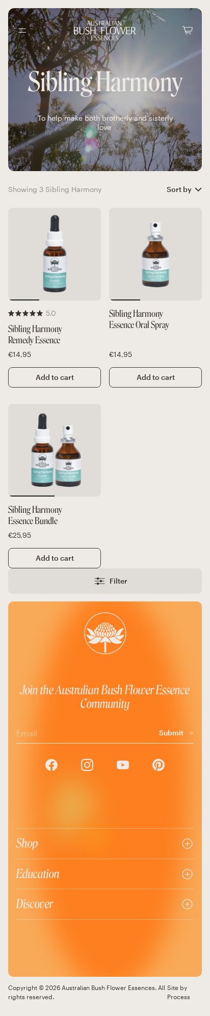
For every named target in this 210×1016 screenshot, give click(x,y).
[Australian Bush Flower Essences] (105, 30)
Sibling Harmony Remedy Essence (35, 335)
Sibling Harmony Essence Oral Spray (139, 320)
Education (38, 873)
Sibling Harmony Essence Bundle (35, 516)
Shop (27, 843)
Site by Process (178, 992)
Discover (34, 903)
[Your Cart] (187, 30)
